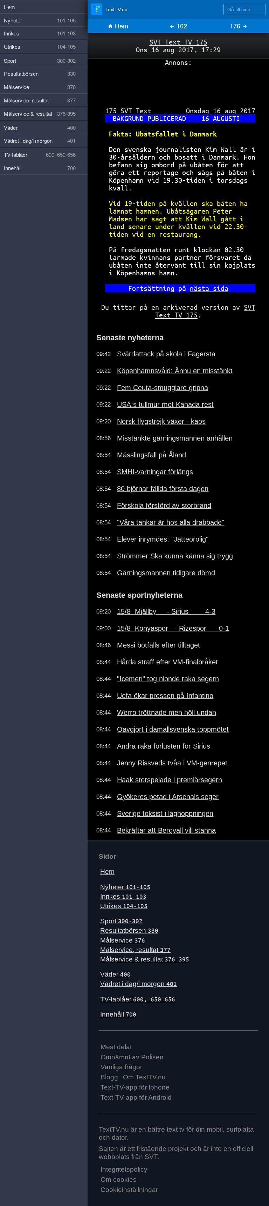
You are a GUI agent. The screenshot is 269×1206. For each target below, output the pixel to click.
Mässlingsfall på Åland (151, 455)
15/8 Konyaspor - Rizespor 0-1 (173, 628)
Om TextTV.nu (144, 1077)
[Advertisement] (178, 83)
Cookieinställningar (129, 1189)
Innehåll (118, 1014)
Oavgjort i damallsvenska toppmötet (173, 729)
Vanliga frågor (121, 1067)
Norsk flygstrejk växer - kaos (161, 421)
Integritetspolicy (124, 1169)
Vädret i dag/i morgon (138, 983)
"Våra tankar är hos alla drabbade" (170, 522)
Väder (115, 974)
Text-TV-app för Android (136, 1097)
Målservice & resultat (144, 959)
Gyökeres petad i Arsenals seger (168, 796)
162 (181, 25)
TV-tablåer (137, 999)
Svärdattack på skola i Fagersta (166, 354)
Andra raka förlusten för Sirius (163, 746)
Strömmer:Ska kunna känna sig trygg (175, 556)
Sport (121, 921)
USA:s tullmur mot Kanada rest (165, 404)
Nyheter (125, 887)
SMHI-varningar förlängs (155, 472)
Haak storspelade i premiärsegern (169, 780)
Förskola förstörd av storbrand (164, 505)
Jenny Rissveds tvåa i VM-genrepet (172, 763)
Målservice (122, 940)
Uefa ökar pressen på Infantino (165, 695)
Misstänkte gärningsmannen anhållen (175, 438)
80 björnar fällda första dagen (162, 489)
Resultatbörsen (129, 930)
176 (236, 25)
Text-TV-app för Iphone (135, 1087)
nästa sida (209, 288)
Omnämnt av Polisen (132, 1057)
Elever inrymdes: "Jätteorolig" (162, 539)
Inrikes (123, 896)
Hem (120, 25)
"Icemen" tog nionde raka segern (168, 679)
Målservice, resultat (135, 949)
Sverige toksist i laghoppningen (165, 813)
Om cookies (119, 1179)
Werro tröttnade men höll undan (166, 712)
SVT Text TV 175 (178, 42)
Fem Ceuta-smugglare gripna (162, 387)
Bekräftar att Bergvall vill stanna (166, 830)
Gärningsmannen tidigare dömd (166, 573)
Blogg (109, 1077)
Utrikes (123, 906)
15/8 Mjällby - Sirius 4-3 (166, 611)
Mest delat (116, 1047)
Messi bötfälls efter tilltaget (158, 645)
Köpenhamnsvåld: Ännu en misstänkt (175, 371)
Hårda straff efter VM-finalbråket (167, 662)
